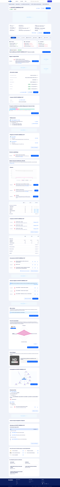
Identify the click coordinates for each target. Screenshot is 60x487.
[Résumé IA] (33, 261)
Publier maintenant (35, 298)
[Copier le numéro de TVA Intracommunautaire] (15, 30)
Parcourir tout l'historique (34, 443)
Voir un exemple (21, 156)
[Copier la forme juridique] (30, 30)
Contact (24, 37)
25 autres (11, 397)
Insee (35, 30)
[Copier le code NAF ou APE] (29, 28)
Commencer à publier (36, 284)
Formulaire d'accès (11, 163)
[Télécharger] (37, 261)
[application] (24, 173)
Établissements (29, 37)
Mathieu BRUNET (37, 28)
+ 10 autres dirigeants (42, 28)
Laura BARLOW (30, 396)
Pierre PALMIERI (25, 396)
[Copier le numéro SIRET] (15, 28)
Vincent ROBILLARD (14, 432)
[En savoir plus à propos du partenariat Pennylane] (37, 452)
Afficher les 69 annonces (28, 298)
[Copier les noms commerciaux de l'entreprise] (37, 82)
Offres (25, 1)
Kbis (19, 37)
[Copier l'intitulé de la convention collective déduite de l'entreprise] (37, 77)
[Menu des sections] (9, 37)
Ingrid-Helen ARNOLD (35, 396)
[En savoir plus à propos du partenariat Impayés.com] (37, 450)
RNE (37, 30)
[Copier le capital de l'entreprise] (37, 80)
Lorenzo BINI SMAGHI (15, 396)
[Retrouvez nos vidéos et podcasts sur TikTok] (48, 484)
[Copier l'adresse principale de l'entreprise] (44, 25)
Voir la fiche (36, 138)
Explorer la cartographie (34, 384)
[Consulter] (35, 261)
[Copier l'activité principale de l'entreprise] (37, 75)
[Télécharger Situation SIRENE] (37, 86)
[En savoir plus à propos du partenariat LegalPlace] (23, 450)
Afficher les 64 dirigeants (34, 147)
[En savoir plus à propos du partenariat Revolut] (23, 452)
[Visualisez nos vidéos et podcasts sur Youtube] (46, 484)
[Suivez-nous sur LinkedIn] (42, 484)
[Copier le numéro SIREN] (14, 25)
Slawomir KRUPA (21, 396)
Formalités (21, 1)
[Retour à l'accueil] (10, 480)
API (16, 484)
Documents (46, 37)
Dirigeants (35, 37)
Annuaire (17, 483)
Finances (41, 37)
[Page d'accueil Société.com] (10, 1)
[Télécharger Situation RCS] (37, 84)
